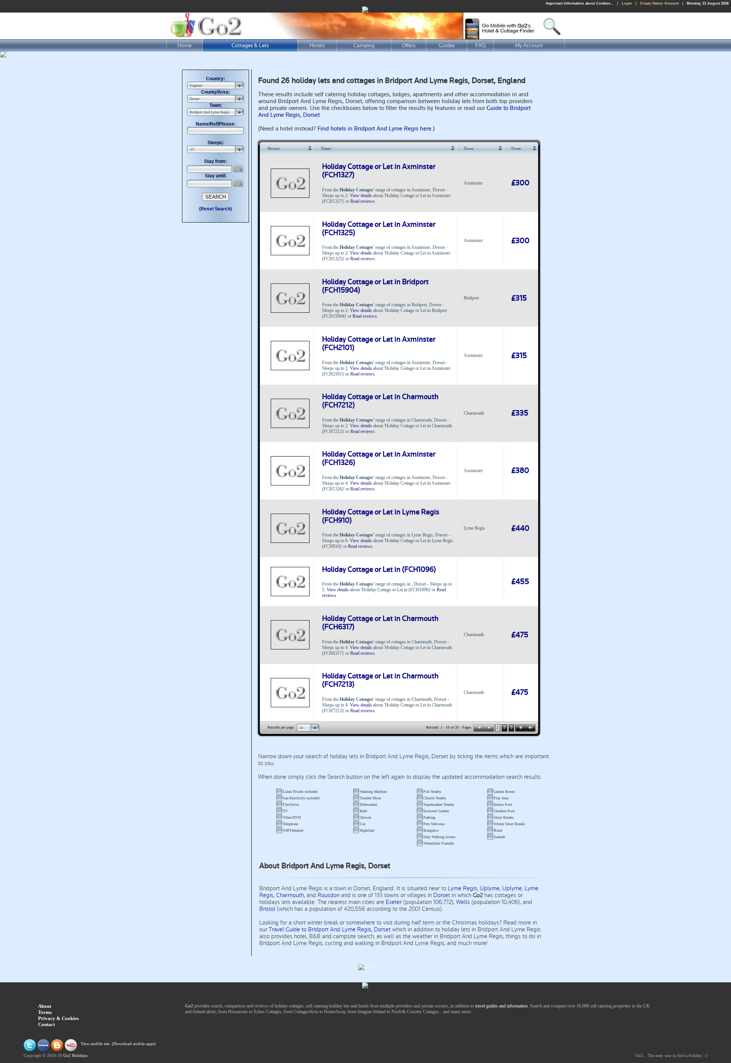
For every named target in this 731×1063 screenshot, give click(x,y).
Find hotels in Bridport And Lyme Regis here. (375, 128)
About (44, 1006)
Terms (45, 1012)
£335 (519, 413)
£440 (520, 528)
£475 (519, 635)
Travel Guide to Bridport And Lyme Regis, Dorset (330, 929)
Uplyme (490, 888)
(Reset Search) (215, 209)
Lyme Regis (462, 888)
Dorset (441, 895)
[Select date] (239, 168)
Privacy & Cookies (58, 1018)
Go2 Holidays (75, 1055)
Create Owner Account (659, 3)
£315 (519, 298)
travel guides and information (501, 1006)
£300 (520, 183)
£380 (520, 470)
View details (361, 195)
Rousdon (329, 895)
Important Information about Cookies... (580, 3)
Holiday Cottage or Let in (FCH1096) (379, 569)
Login (627, 3)
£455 (520, 581)
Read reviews (362, 201)
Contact (46, 1024)
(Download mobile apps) (134, 1044)
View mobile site (95, 1044)
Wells (463, 902)
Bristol (267, 908)
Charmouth (290, 895)
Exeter (394, 902)
